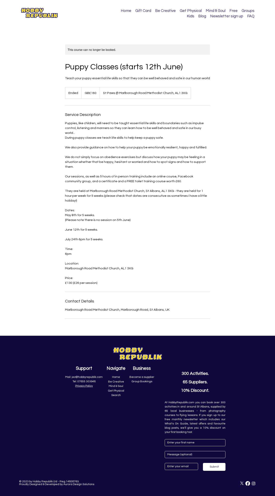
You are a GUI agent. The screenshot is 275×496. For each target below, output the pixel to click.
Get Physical (116, 390)
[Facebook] (247, 483)
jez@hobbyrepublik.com (87, 377)
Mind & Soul (116, 386)
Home (116, 377)
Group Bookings (141, 381)
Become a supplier (141, 377)
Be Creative (116, 381)
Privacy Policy (84, 386)
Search (116, 395)
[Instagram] (253, 483)
